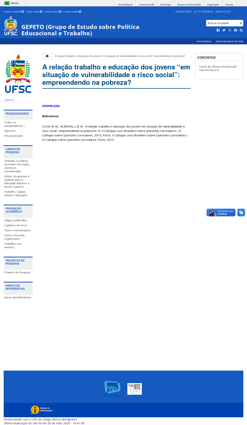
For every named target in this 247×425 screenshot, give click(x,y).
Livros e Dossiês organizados (14, 237)
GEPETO (9, 100)
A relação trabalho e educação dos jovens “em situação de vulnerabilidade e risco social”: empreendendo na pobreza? (120, 56)
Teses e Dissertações (17, 230)
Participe (166, 4)
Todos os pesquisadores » (14, 124)
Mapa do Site (223, 11)
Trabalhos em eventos (12, 245)
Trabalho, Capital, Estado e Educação (15, 193)
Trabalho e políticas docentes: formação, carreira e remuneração (17, 166)
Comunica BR (146, 4)
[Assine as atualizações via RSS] (241, 30)
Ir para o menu (34, 11)
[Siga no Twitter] (224, 30)
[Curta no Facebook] (218, 30)
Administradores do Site (229, 41)
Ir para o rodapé (72, 11)
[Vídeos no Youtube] (229, 30)
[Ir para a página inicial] (46, 56)
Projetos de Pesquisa (17, 272)
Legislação (213, 4)
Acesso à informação (189, 4)
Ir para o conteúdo (13, 11)
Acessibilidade (184, 11)
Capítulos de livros (15, 225)
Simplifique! (125, 4)
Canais (229, 4)
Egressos (10, 130)
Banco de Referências (17, 297)
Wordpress (69, 419)
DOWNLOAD (51, 106)
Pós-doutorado (13, 135)
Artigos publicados (15, 220)
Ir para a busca (52, 11)
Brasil (15, 3)
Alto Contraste (203, 11)
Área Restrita (204, 41)
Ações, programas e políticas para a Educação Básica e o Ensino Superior (17, 181)
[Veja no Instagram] (235, 30)
